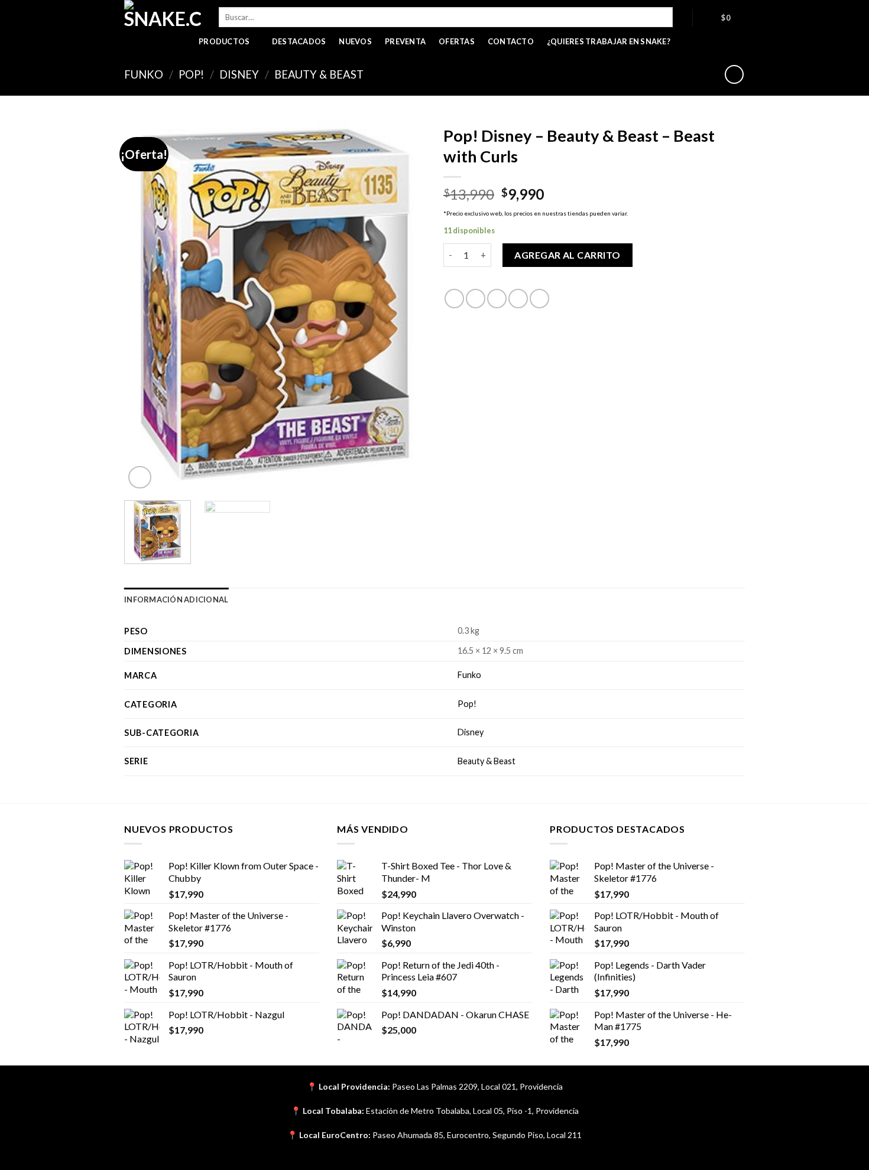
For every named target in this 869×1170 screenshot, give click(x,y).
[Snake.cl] (162, 15)
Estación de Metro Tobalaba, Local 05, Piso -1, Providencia (472, 1111)
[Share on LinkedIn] (539, 298)
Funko (143, 74)
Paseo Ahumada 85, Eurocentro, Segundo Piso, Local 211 (477, 1135)
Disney (239, 74)
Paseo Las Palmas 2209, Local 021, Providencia (477, 1086)
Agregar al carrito (567, 254)
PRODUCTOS (224, 41)
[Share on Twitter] (475, 298)
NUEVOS (355, 41)
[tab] (176, 599)
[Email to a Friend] (497, 298)
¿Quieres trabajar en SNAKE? (608, 41)
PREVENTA (405, 41)
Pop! (191, 74)
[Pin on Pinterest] (518, 298)
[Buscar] (682, 17)
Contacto (511, 41)
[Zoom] (139, 477)
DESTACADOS (299, 41)
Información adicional (176, 599)
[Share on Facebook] (454, 298)
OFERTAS (457, 41)
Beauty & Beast (319, 74)
